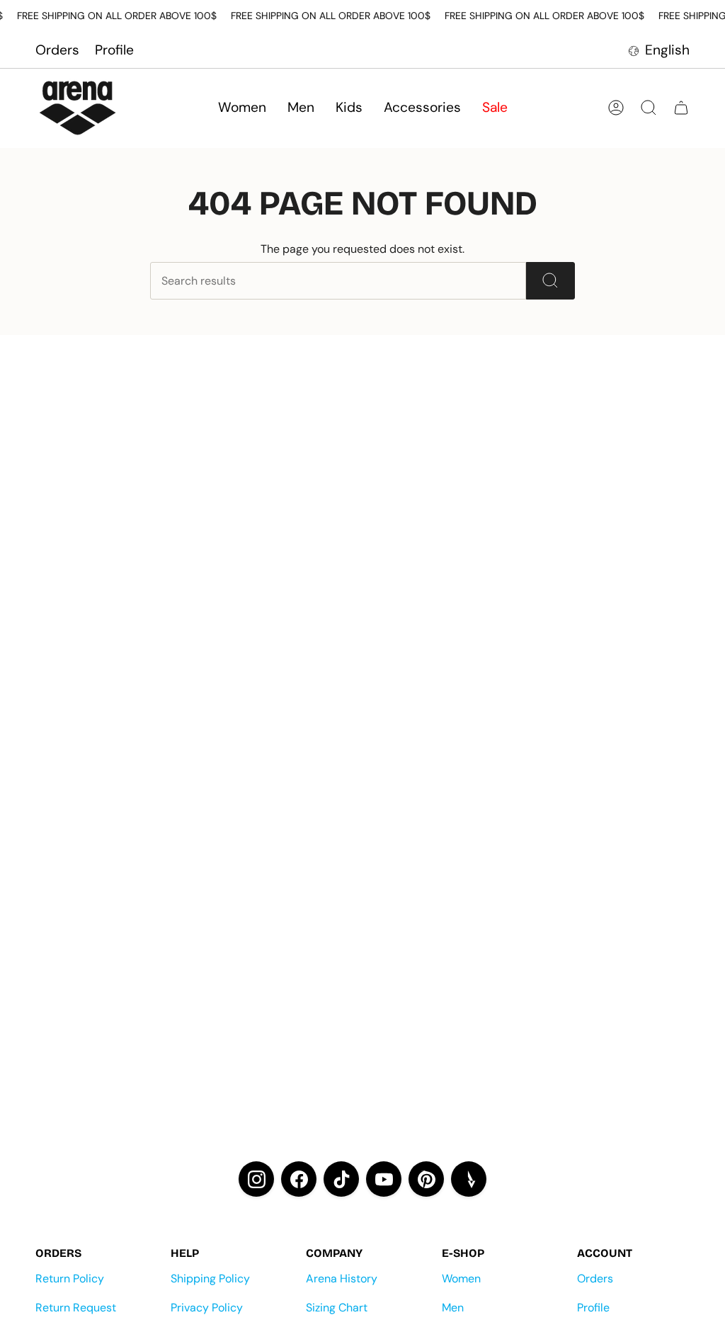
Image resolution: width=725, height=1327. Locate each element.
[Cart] (681, 108)
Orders (57, 50)
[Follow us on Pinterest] (426, 1179)
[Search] (550, 281)
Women (461, 1278)
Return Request (75, 1307)
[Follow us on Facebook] (298, 1179)
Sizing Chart (336, 1307)
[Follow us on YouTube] (383, 1179)
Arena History (341, 1278)
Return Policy (69, 1278)
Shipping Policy (210, 1278)
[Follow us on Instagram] (256, 1179)
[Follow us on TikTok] (341, 1179)
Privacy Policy (207, 1307)
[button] (242, 108)
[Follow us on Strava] (468, 1179)
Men (453, 1307)
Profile (114, 50)
